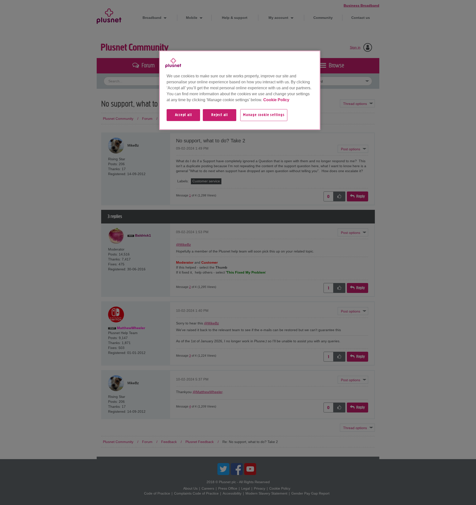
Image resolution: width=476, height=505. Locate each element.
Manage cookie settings (264, 115)
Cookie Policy (276, 100)
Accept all (183, 115)
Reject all (219, 115)
